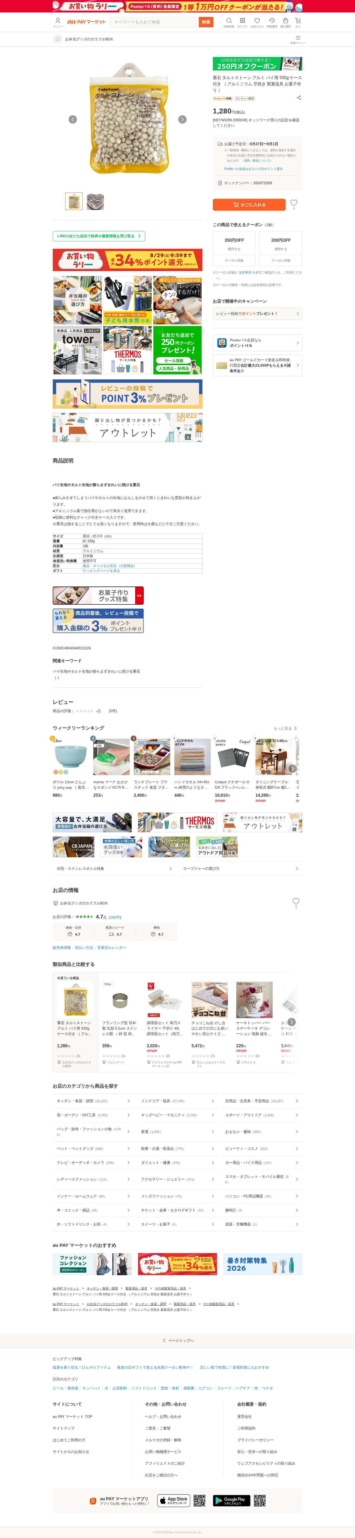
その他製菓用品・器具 (170, 1288)
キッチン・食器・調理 (102, 1288)
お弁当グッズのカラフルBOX (107, 1304)
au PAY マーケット (66, 1288)
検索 (206, 22)
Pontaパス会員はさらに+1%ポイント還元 (253, 169)
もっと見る (283, 728)
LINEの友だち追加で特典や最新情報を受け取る (96, 236)
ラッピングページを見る (101, 571)
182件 (115, 917)
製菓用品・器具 (136, 1288)
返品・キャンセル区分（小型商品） (110, 566)
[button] (299, 97)
